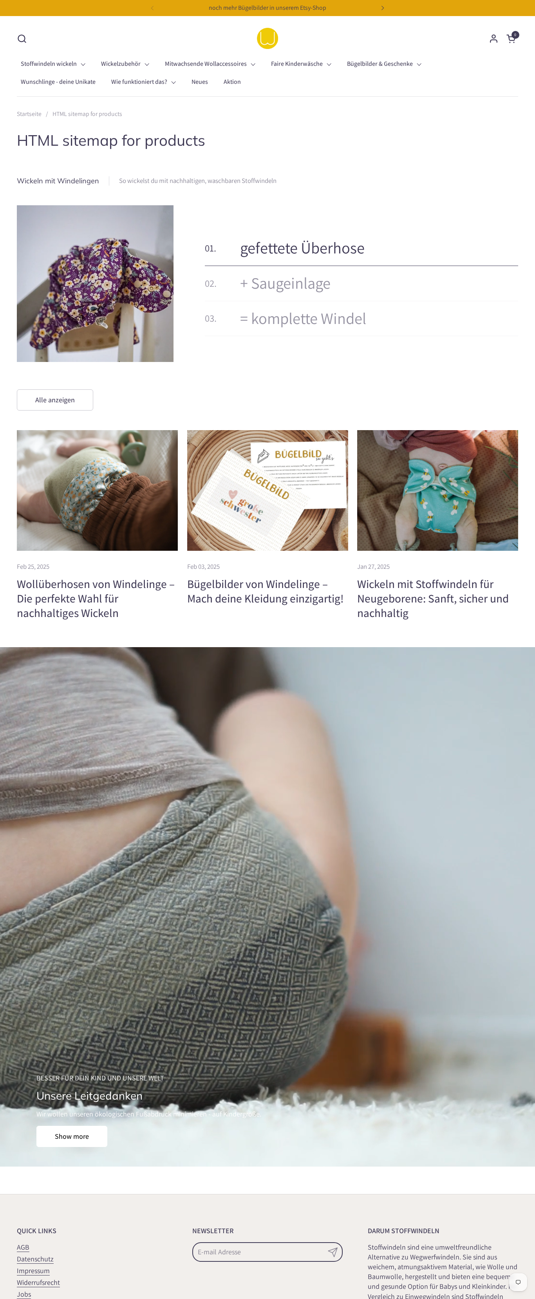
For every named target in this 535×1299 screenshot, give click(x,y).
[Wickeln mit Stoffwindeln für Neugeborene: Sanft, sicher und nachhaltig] (437, 490)
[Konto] (494, 38)
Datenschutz (35, 1258)
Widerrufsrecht (38, 1282)
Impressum (33, 1270)
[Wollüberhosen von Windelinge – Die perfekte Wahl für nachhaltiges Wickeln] (97, 490)
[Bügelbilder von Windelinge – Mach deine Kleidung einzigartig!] (267, 490)
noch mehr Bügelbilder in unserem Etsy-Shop (267, 7)
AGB (23, 1247)
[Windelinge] (267, 38)
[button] (22, 38)
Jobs (24, 1294)
